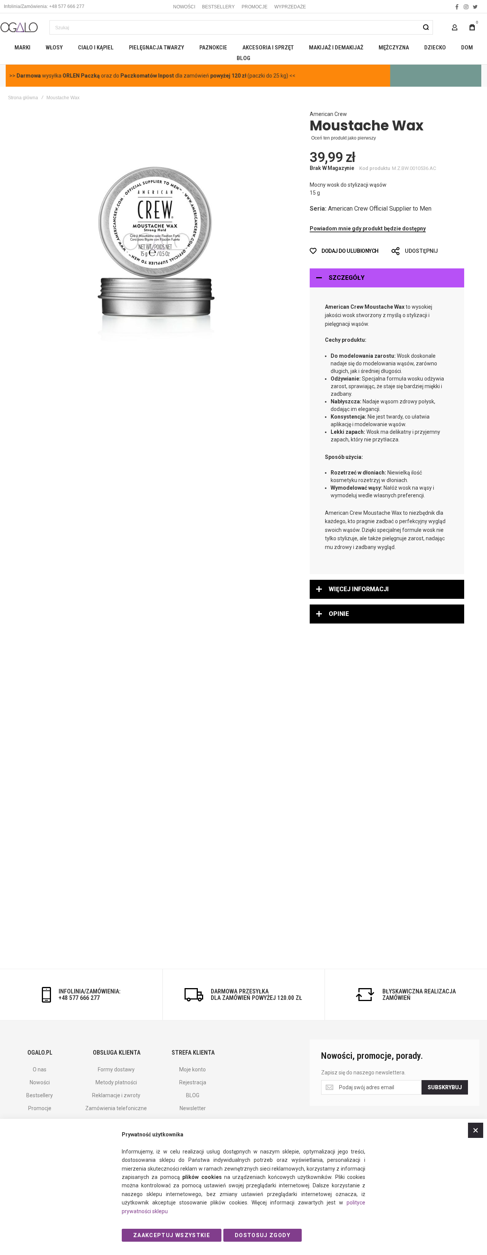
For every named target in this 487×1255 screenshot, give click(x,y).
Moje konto (192, 1069)
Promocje (39, 1108)
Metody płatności (116, 1082)
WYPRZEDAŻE (290, 7)
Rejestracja (192, 1082)
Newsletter (193, 1108)
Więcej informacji (359, 589)
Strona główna (23, 97)
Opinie (339, 613)
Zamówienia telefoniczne (116, 1108)
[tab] (387, 277)
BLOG (192, 1095)
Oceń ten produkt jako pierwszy (343, 138)
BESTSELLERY (218, 7)
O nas (39, 1069)
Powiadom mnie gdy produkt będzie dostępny (368, 228)
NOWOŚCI (184, 7)
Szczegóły (346, 277)
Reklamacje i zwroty (116, 1095)
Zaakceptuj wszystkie (171, 1235)
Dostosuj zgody (262, 1235)
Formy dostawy (116, 1069)
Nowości (40, 1082)
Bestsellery (39, 1095)
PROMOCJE (254, 7)
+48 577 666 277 (79, 997)
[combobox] (241, 27)
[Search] (426, 27)
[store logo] (19, 27)
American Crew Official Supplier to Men (379, 208)
